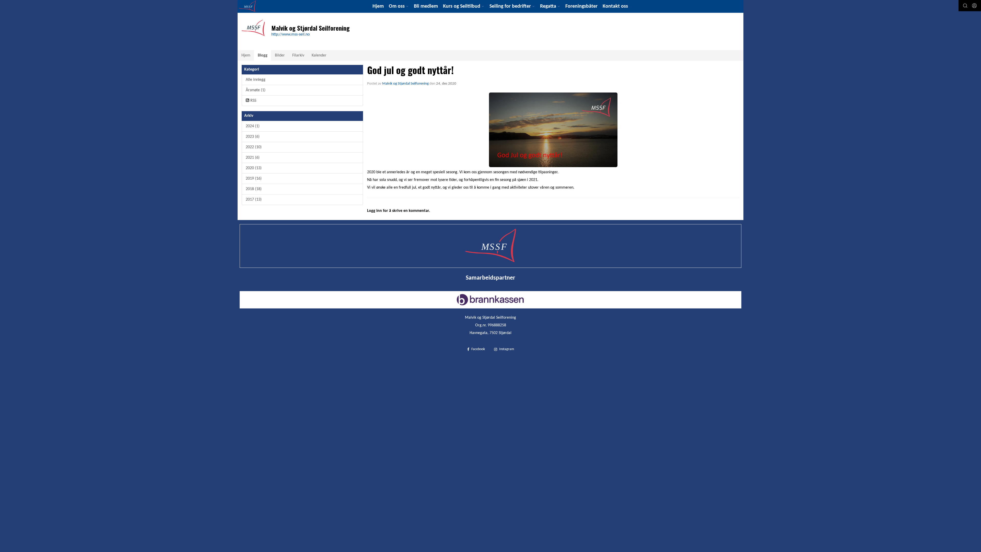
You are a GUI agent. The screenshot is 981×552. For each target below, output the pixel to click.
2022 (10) (254, 147)
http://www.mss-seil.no (290, 34)
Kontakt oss (615, 6)
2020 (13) (254, 168)
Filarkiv (298, 55)
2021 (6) (253, 158)
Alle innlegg (255, 80)
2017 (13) (254, 200)
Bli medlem (426, 6)
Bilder (280, 55)
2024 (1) (253, 126)
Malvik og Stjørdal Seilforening (405, 84)
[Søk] (965, 5)
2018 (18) (254, 189)
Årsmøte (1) (255, 90)
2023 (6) (253, 137)
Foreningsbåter (581, 6)
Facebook (478, 349)
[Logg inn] (974, 5)
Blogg (262, 55)
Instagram (506, 349)
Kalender (319, 55)
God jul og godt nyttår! (410, 70)
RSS (252, 101)
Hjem (378, 6)
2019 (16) (254, 179)
